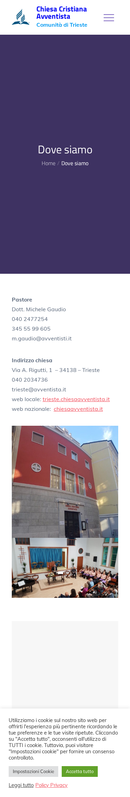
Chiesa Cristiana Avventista (61, 12)
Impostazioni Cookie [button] (33, 771)
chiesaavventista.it (78, 408)
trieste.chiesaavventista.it (76, 399)
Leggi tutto (21, 785)
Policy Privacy (51, 785)
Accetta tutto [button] (80, 771)
